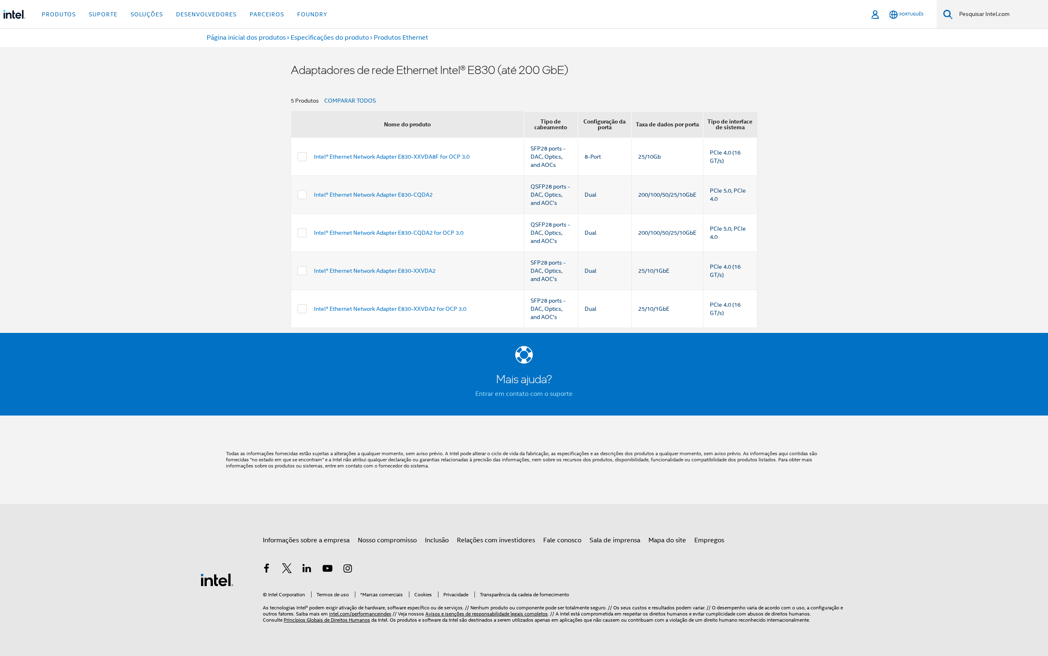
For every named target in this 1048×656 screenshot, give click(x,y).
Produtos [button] (59, 14)
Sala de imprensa (615, 540)
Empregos (709, 540)
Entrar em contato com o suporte (524, 394)
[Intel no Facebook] (266, 569)
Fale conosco (562, 540)
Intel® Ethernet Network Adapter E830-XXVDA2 (375, 270)
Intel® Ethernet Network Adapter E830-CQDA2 (373, 194)
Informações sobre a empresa (306, 540)
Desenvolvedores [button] (206, 14)
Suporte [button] (103, 14)
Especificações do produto (330, 38)
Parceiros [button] (267, 14)
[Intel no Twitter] (287, 569)
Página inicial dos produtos (246, 38)
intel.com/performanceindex (360, 614)
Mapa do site (667, 540)
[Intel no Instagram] (348, 569)
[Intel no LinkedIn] (307, 569)
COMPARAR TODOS (350, 100)
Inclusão (437, 540)
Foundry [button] (312, 14)
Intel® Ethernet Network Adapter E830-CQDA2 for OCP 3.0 (388, 232)
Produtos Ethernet (401, 38)
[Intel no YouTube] (327, 569)
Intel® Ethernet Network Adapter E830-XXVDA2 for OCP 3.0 (390, 308)
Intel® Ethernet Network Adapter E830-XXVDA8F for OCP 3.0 (392, 156)
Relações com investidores (496, 540)
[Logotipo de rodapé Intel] (217, 579)
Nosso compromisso (387, 540)
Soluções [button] (147, 14)
